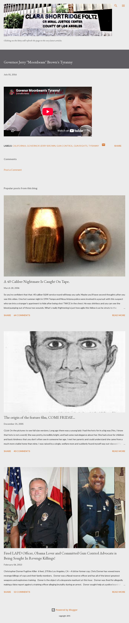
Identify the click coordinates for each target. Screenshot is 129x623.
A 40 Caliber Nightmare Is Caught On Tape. (37, 281)
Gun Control (64, 145)
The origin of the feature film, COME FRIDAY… (39, 417)
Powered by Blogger (66, 609)
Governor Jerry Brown (41, 145)
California (19, 145)
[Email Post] (103, 145)
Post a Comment (13, 169)
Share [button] (117, 145)
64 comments (22, 315)
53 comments (22, 592)
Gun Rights (80, 145)
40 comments (22, 451)
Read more (118, 315)
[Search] (116, 6)
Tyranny (93, 145)
